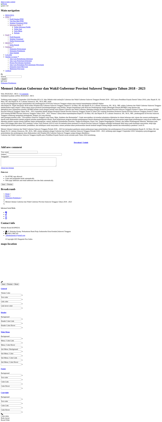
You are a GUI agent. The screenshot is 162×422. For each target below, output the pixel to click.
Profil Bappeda (15, 37)
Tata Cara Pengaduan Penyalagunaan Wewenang (27, 65)
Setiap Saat (18, 29)
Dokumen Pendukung (17, 51)
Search (3, 76)
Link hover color (7, 306)
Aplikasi (8, 71)
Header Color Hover (8, 325)
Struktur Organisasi (16, 39)
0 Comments (24, 94)
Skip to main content (8, 2)
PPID (7, 17)
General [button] (4, 289)
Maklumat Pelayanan (17, 69)
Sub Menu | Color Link (9, 358)
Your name (4, 152)
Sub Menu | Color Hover (9, 362)
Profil (7, 35)
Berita (7, 196)
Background (5, 317)
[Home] (4, 4)
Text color (4, 297)
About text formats (7, 168)
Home (7, 194)
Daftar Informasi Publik (22, 27)
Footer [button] (3, 369)
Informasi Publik (16, 25)
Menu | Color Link (7, 341)
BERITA (8, 43)
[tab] (81, 289)
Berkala (17, 33)
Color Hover (5, 386)
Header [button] (3, 312)
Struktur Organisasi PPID (18, 23)
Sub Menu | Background (9, 349)
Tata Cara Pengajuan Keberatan (21, 61)
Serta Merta (18, 31)
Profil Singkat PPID (17, 19)
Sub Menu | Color (7, 353)
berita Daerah (14, 45)
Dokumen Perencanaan (18, 49)
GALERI (8, 55)
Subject (3, 154)
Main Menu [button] (5, 332)
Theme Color (5, 293)
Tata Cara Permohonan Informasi (21, 59)
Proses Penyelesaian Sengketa (20, 63)
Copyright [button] (5, 393)
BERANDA (9, 15)
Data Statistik (14, 53)
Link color (4, 301)
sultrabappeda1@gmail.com (15, 235)
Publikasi (8, 47)
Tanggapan (5, 156)
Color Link (5, 382)
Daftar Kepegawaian (17, 41)
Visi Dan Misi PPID (17, 21)
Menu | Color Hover (8, 345)
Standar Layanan (11, 57)
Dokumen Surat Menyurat (19, 67)
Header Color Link (7, 321)
